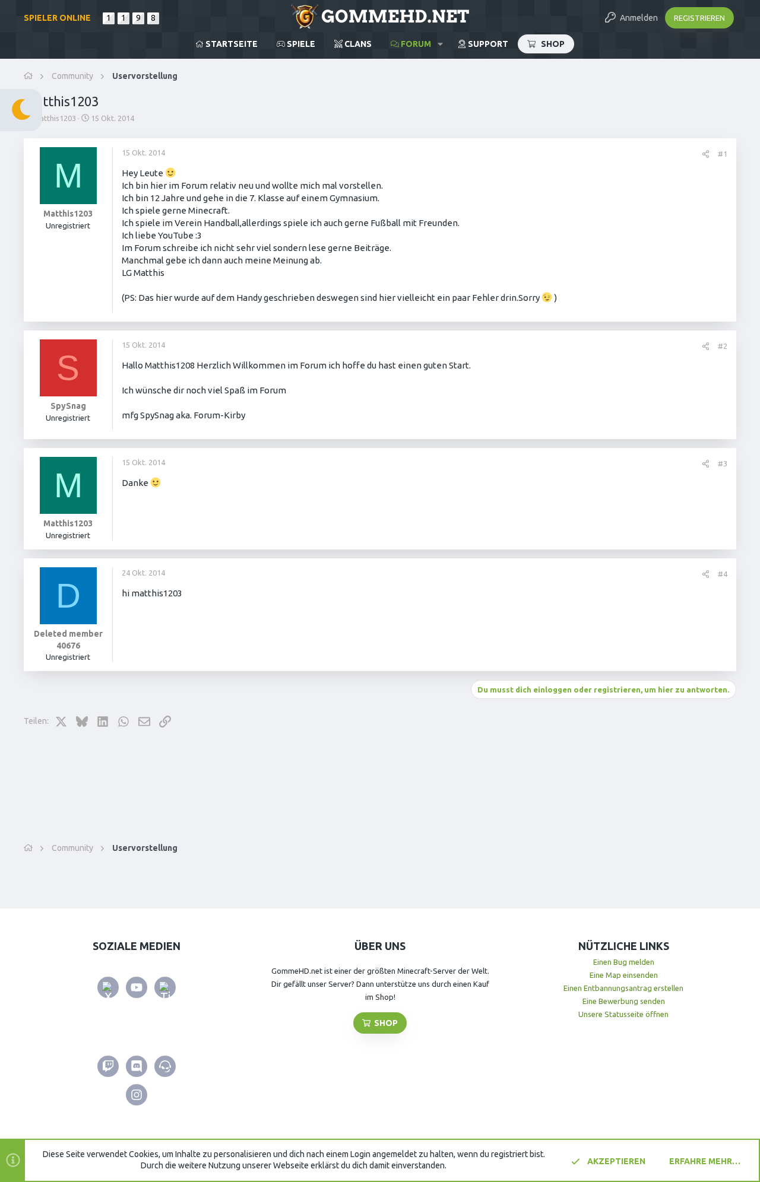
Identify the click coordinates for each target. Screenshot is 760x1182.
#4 (722, 574)
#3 (722, 463)
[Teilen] (706, 154)
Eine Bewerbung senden (623, 1001)
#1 (722, 154)
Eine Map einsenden (624, 975)
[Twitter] (108, 987)
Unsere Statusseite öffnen (623, 1014)
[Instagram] (136, 1094)
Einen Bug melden (623, 962)
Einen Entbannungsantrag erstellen (623, 988)
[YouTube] (136, 987)
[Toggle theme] (21, 110)
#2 (722, 346)
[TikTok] (165, 987)
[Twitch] (108, 1066)
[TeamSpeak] (165, 1066)
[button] (440, 44)
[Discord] (136, 1066)
